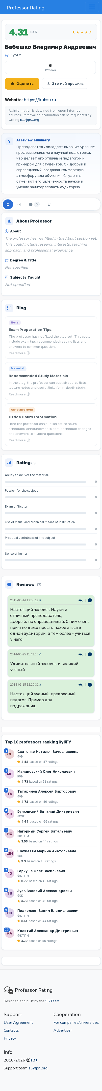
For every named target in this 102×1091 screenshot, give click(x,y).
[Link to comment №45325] (81, 684)
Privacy (10, 1038)
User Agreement (18, 1022)
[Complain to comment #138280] (90, 600)
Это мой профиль (68, 83)
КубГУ (15, 55)
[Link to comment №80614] (81, 654)
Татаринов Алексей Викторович (46, 791)
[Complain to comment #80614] (90, 654)
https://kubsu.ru (40, 99)
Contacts (11, 1030)
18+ (34, 1060)
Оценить (25, 83)
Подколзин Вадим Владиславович (48, 910)
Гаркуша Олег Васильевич (41, 871)
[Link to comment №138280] (81, 600)
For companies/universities (76, 1022)
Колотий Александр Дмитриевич (47, 931)
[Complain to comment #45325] (90, 684)
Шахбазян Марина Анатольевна (46, 851)
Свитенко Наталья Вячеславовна (47, 751)
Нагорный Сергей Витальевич (44, 831)
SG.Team (52, 1001)
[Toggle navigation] (92, 7)
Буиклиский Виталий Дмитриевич (48, 811)
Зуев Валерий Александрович (44, 891)
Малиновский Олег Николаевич (46, 771)
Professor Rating (26, 7)
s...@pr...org (29, 120)
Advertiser (62, 1030)
